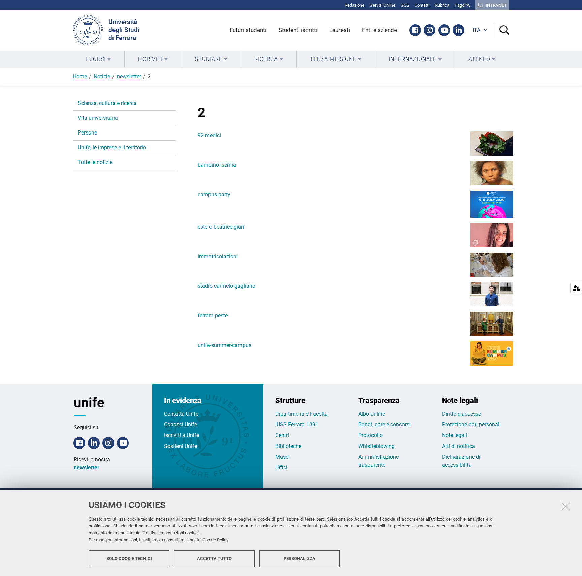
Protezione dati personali (471, 424)
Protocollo (370, 435)
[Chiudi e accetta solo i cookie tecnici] (565, 506)
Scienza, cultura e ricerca (107, 103)
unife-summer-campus (224, 345)
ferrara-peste (213, 315)
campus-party (214, 194)
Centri (282, 435)
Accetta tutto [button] (214, 558)
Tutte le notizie (95, 162)
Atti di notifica (458, 446)
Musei (282, 457)
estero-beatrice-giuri (221, 227)
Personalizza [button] (299, 558)
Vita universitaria (98, 118)
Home (80, 76)
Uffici (281, 467)
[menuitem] (98, 59)
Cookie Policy (215, 539)
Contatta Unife (181, 414)
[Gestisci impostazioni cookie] (576, 288)
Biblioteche (288, 446)
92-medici (209, 135)
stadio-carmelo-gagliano (226, 286)
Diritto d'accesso (461, 414)
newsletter (129, 76)
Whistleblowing (376, 446)
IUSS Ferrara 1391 (296, 424)
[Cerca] (501, 30)
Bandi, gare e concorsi (384, 424)
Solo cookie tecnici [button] (129, 558)
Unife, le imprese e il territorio (112, 147)
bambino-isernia (217, 165)
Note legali (454, 435)
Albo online (371, 414)
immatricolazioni (218, 256)
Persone (87, 132)
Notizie (102, 76)
